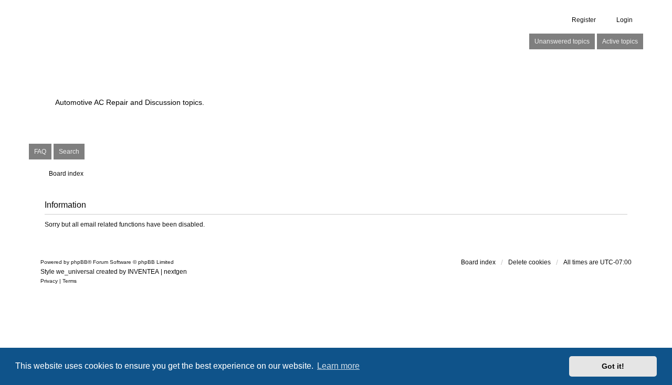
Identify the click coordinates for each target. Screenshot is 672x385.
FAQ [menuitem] (40, 151)
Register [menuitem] (584, 20)
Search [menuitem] (69, 151)
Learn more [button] (338, 365)
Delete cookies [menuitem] (529, 262)
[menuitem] (49, 281)
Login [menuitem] (624, 20)
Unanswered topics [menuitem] (562, 41)
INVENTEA (143, 271)
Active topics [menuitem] (620, 41)
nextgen (175, 271)
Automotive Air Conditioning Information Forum (270, 84)
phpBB (79, 262)
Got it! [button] (613, 366)
